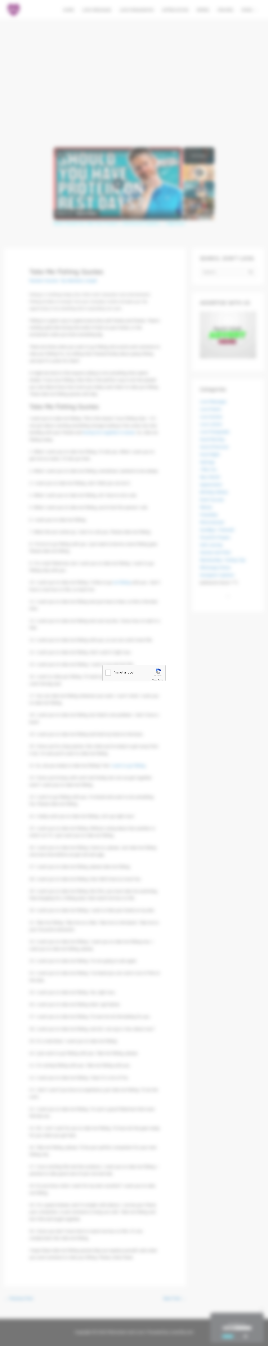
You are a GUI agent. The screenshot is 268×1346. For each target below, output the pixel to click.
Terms (160, 680)
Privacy (154, 680)
